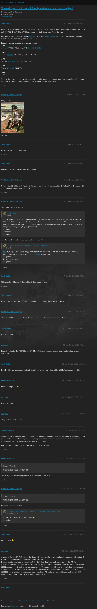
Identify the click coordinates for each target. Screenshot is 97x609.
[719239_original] (33, 254)
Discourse (14, 606)
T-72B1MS (12, 61)
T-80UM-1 (32, 36)
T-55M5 (31, 48)
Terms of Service (38, 601)
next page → (6, 587)
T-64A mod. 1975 (13, 213)
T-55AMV (5, 48)
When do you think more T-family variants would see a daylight (37, 8)
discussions (8, 16)
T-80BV (11, 68)
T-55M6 (38, 48)
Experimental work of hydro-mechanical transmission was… (25, 262)
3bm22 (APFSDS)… (10, 234)
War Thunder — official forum (12, 2)
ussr (2, 16)
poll (4, 219)
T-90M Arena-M (49, 36)
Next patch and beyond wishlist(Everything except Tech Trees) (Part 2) (33, 511)
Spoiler (8, 229)
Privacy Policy (52, 601)
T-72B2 (20, 61)
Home (3, 601)
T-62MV (10, 55)
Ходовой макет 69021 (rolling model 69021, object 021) (28, 245)
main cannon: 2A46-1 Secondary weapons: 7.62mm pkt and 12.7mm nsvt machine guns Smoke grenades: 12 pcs (42, 229)
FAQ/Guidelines (24, 601)
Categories (12, 601)
